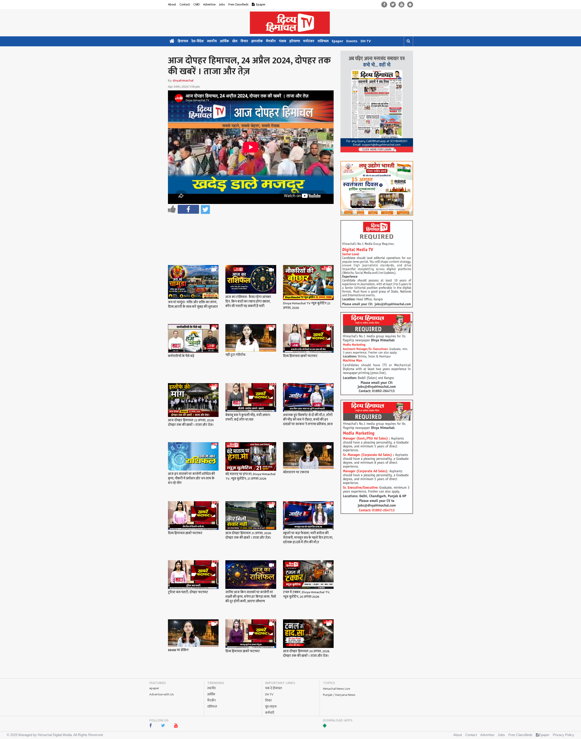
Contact (185, 4)
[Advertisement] (252, 227)
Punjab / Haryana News (339, 695)
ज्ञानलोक (257, 41)
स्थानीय (212, 41)
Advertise (209, 4)
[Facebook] (384, 4)
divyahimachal (183, 80)
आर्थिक (224, 41)
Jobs (222, 4)
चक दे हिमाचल (273, 688)
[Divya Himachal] (290, 22)
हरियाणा (294, 41)
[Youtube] (401, 4)
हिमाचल (183, 41)
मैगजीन (271, 41)
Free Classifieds (238, 4)
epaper (154, 688)
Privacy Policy (563, 735)
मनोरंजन (308, 41)
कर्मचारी (269, 713)
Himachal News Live (336, 689)
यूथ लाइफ (271, 706)
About (172, 4)
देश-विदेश (197, 41)
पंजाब (282, 41)
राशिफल (323, 41)
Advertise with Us (161, 694)
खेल (234, 41)
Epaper (261, 4)
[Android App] (410, 4)
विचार (244, 41)
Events (351, 41)
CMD (196, 4)
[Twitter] (393, 4)
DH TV (366, 41)
